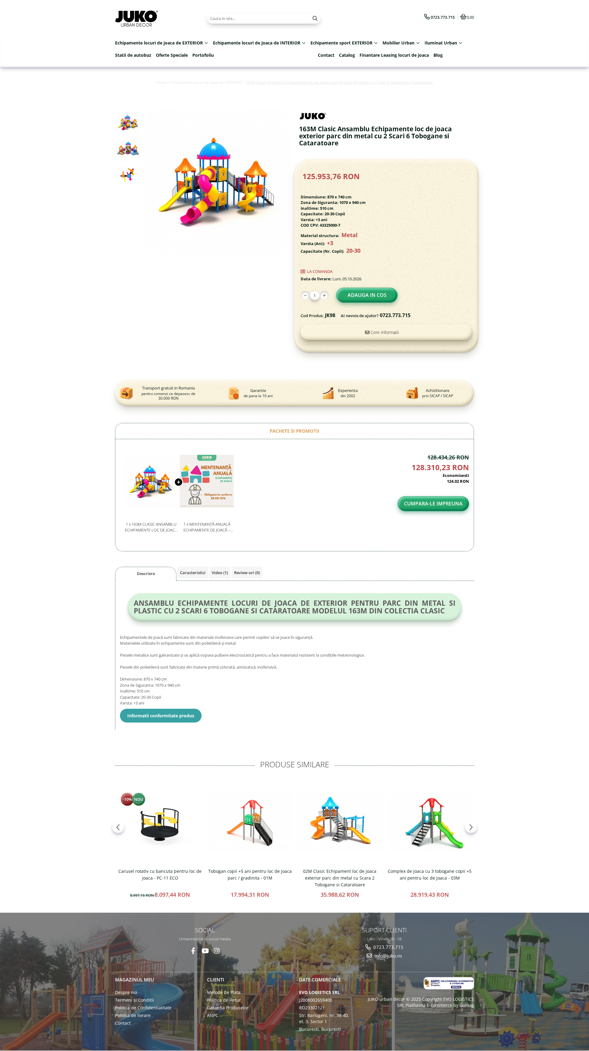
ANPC (212, 1015)
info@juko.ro (387, 956)
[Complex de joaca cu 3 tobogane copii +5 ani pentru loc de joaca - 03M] (429, 822)
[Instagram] (216, 950)
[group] (217, 182)
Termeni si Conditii (134, 1000)
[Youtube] (204, 950)
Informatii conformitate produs (160, 716)
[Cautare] (315, 18)
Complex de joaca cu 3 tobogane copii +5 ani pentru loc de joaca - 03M (430, 874)
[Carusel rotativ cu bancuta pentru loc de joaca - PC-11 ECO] (160, 821)
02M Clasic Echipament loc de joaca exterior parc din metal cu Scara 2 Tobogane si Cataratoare (339, 878)
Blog (438, 55)
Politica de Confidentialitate (143, 1007)
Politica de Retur (224, 1000)
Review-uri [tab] (247, 572)
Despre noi (126, 992)
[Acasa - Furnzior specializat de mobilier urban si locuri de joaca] (153, 18)
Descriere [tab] (146, 573)
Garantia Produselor (227, 1007)
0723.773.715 (387, 947)
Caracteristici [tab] (193, 572)
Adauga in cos (367, 295)
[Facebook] (193, 950)
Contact (326, 55)
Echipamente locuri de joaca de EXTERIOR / (207, 82)
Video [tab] (220, 572)
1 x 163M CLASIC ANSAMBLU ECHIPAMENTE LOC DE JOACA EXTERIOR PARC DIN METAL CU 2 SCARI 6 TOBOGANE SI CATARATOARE (151, 527)
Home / (163, 82)
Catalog (347, 55)
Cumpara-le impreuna (433, 503)
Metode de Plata (224, 992)
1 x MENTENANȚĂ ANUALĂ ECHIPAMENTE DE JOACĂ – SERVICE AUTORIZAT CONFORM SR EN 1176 (206, 527)
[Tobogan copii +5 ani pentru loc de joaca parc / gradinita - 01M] (250, 822)
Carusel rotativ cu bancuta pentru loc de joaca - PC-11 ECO (160, 874)
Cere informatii (384, 332)
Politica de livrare (133, 1015)
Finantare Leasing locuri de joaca (394, 55)
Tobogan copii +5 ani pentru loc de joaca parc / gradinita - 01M (250, 874)
